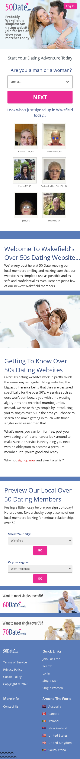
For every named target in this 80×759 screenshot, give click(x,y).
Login (46, 673)
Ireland (53, 721)
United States (58, 735)
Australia (54, 706)
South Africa (57, 750)
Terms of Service (15, 662)
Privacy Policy (12, 669)
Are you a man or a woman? (41, 70)
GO (40, 550)
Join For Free (51, 659)
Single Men (50, 681)
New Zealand (57, 728)
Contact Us (11, 706)
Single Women (52, 688)
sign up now (26, 460)
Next (40, 97)
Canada (53, 714)
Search (47, 666)
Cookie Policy (12, 677)
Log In (70, 6)
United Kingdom (60, 743)
